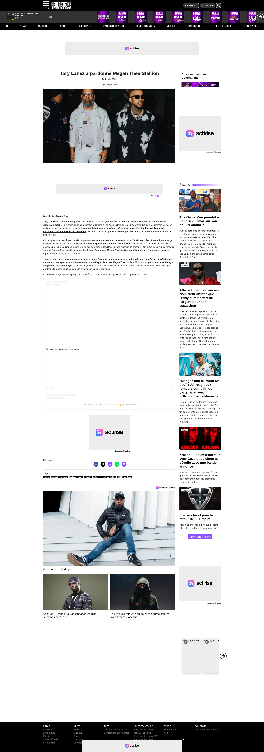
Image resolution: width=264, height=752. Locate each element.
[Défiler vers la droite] (223, 656)
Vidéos (171, 26)
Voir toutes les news (200, 536)
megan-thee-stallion (107, 477)
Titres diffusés (221, 26)
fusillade (72, 477)
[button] (192, 656)
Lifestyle (85, 26)
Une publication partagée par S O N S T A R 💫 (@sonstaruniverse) (109, 404)
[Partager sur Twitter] (102, 465)
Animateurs (49, 732)
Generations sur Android (116, 732)
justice (54, 477)
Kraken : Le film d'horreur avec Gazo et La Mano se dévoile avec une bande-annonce (199, 460)
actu (95, 477)
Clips (167, 732)
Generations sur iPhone (116, 729)
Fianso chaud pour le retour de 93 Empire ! (196, 517)
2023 (120, 477)
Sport (64, 26)
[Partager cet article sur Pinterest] (109, 465)
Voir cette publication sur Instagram (62, 349)
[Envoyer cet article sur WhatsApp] (116, 465)
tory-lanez (63, 477)
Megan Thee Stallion (119, 244)
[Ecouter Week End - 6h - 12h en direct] (200, 84)
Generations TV (145, 26)
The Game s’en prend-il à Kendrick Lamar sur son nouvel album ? (199, 221)
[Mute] (50, 17)
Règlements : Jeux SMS (146, 736)
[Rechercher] (218, 5)
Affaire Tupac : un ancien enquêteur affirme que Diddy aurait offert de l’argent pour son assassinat (199, 297)
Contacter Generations (206, 729)
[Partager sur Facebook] (95, 465)
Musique (43, 26)
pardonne (128, 477)
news (80, 477)
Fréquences (250, 26)
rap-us (47, 477)
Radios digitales (113, 26)
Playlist (47, 736)
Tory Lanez (49, 221)
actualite (87, 477)
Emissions (48, 729)
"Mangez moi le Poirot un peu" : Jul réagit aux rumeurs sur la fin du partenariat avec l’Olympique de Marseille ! (199, 388)
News (23, 26)
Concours (193, 26)
